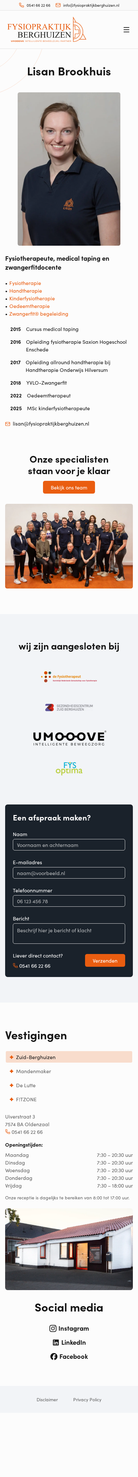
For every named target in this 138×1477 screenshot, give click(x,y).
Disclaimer (47, 1399)
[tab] (69, 1057)
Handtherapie (25, 290)
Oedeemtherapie (29, 305)
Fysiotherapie (25, 282)
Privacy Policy (87, 1399)
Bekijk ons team (69, 487)
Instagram (73, 1327)
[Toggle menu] (126, 29)
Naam (20, 833)
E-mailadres (27, 861)
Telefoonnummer (32, 890)
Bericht (21, 918)
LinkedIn (73, 1341)
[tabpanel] (69, 1201)
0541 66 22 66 (34, 965)
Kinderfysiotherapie (32, 298)
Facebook (73, 1355)
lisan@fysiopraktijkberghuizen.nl (51, 423)
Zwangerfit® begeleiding (38, 313)
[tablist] (69, 1078)
